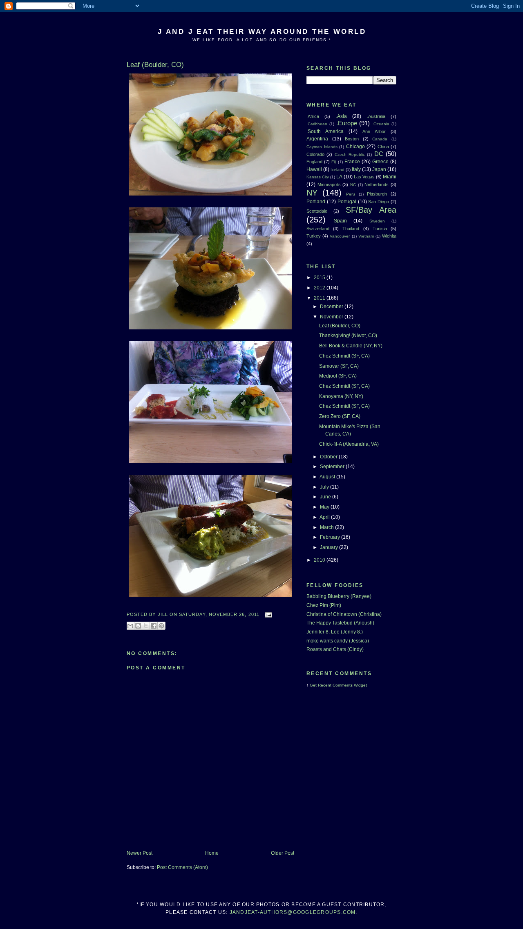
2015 (320, 277)
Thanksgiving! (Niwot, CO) (348, 335)
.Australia (376, 116)
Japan (379, 169)
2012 (320, 288)
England (314, 161)
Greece (380, 161)
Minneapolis (329, 184)
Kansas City (317, 177)
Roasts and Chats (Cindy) (335, 649)
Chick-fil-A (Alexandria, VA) (349, 444)
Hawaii (314, 169)
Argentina (317, 139)
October (329, 457)
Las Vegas (364, 176)
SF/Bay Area (371, 209)
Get (314, 685)
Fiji (333, 162)
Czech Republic (350, 154)
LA (339, 177)
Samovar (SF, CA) (339, 366)
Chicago (355, 146)
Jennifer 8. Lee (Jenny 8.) (334, 632)
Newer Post (139, 853)
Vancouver (340, 236)
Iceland (337, 169)
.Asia (341, 116)
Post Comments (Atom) (182, 867)
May (325, 507)
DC (378, 154)
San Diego (378, 201)
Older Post (282, 853)
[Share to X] (146, 626)
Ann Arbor (374, 131)
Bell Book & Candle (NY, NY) (350, 346)
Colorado (315, 154)
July (325, 487)
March (327, 527)
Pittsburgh (377, 193)
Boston (352, 138)
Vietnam (366, 236)
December (332, 306)
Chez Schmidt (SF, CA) (344, 356)
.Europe (346, 123)
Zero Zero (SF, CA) (339, 416)
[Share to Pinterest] (161, 626)
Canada (379, 139)
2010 (320, 560)
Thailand (350, 228)
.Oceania (380, 124)
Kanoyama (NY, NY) (341, 396)
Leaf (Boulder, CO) (339, 326)
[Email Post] (267, 614)
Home (212, 853)
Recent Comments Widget (342, 685)
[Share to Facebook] (154, 626)
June (326, 497)
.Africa (312, 116)
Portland (315, 201)
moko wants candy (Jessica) (337, 641)
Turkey (313, 235)
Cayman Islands (321, 146)
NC (353, 184)
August (328, 477)
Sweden (377, 221)
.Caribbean (316, 124)
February (330, 537)
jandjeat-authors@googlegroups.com (293, 912)
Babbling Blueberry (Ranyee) (338, 596)
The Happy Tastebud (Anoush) (340, 623)
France (352, 161)
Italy (356, 169)
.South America (325, 131)
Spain (340, 221)
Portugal (346, 201)
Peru (350, 194)
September (333, 466)
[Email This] (130, 626)
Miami (389, 177)
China (383, 146)
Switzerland (317, 228)
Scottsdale (316, 211)
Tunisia (380, 228)
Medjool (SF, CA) (338, 376)
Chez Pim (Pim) (323, 605)
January (329, 547)
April (325, 517)
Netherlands (376, 184)
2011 (320, 298)
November (332, 317)
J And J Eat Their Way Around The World (262, 31)
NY (311, 192)
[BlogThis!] (138, 626)
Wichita (389, 235)
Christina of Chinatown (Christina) (344, 614)
